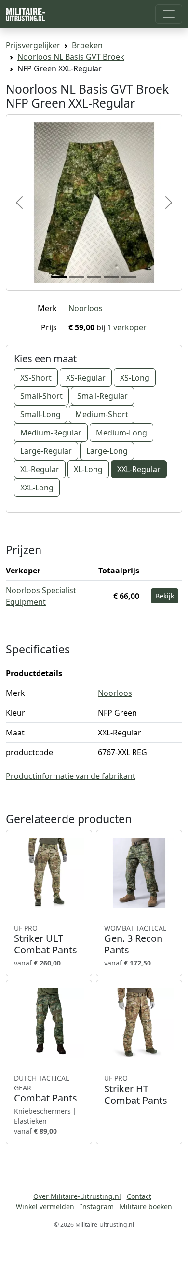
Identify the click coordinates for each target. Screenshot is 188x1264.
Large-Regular (46, 451)
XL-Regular (39, 469)
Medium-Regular (50, 432)
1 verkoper (127, 327)
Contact (139, 1196)
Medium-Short (101, 414)
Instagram (97, 1206)
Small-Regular (102, 396)
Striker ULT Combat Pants (45, 940)
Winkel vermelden (45, 1206)
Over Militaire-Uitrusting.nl (77, 1196)
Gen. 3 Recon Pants (135, 940)
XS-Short (36, 377)
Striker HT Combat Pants (135, 1090)
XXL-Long (37, 487)
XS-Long (134, 377)
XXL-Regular (139, 469)
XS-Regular (86, 377)
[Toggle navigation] (168, 14)
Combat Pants (45, 1089)
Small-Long (40, 414)
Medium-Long (121, 432)
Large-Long (107, 451)
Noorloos (85, 308)
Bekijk (164, 595)
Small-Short (41, 396)
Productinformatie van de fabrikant (70, 776)
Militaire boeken (146, 1206)
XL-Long (88, 469)
